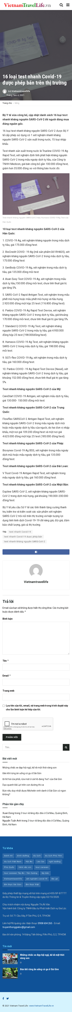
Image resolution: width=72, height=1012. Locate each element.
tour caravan (42, 867)
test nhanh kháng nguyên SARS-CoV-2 (24, 541)
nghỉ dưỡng (55, 861)
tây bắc (45, 873)
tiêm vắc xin (25, 867)
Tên (6, 660)
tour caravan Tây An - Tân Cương (20, 873)
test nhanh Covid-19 (20, 532)
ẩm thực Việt (32, 884)
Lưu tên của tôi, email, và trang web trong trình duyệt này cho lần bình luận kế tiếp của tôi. (37, 707)
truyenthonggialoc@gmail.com (19, 927)
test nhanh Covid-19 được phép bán (23, 537)
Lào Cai (40, 861)
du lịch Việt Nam (12, 861)
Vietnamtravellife (21, 91)
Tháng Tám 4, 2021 (15, 95)
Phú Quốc (9, 867)
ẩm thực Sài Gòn (12, 884)
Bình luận (8, 618)
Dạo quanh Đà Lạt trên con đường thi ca (23, 784)
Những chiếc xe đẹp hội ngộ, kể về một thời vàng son (30, 767)
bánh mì (8, 856)
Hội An (29, 861)
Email (7, 675)
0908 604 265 (45, 923)
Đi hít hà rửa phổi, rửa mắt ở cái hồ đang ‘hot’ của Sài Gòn (32, 779)
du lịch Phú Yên (53, 856)
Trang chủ (7, 103)
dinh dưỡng (23, 856)
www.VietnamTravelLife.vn (41, 1006)
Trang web (8, 690)
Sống (17, 103)
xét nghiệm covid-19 (36, 879)
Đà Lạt (55, 879)
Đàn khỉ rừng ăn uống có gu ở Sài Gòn (22, 773)
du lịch (37, 856)
